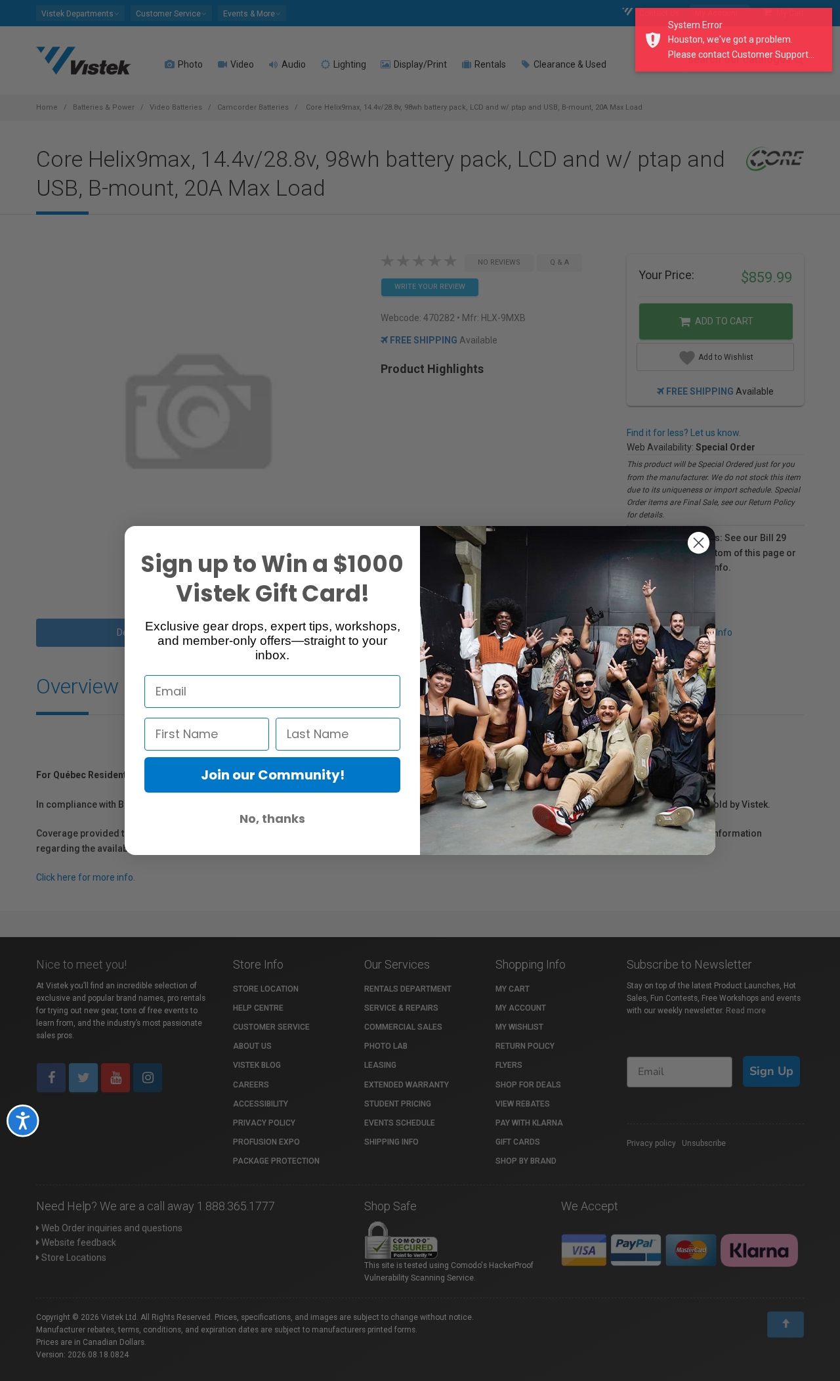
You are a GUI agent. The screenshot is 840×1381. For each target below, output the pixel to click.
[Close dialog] (698, 542)
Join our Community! (273, 775)
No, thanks (272, 818)
